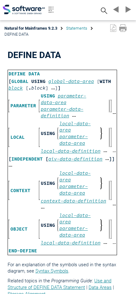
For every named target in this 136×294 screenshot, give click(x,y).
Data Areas (100, 287)
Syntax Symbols (51, 271)
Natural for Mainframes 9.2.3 (30, 28)
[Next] (127, 9)
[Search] (103, 10)
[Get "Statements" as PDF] (113, 28)
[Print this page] (123, 28)
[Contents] (51, 9)
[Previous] (115, 9)
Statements (76, 28)
